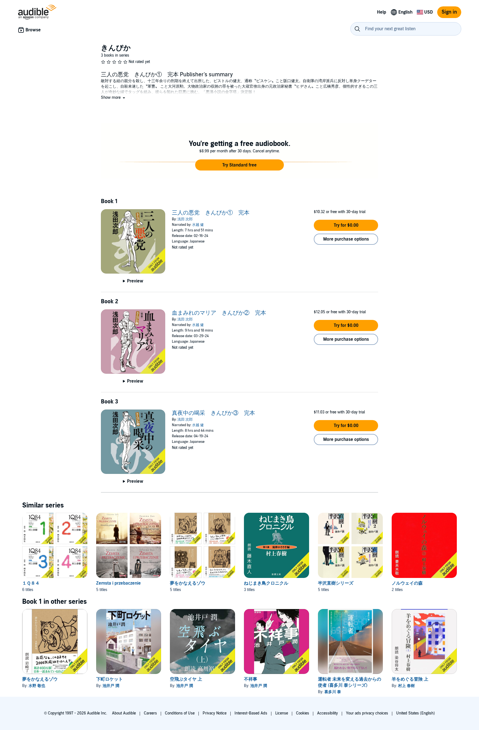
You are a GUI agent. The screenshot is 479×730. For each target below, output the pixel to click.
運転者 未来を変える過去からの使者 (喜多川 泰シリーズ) (349, 682)
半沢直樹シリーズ (335, 583)
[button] (113, 97)
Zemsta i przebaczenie (118, 583)
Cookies (302, 713)
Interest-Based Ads (251, 713)
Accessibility (327, 713)
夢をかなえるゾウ (187, 583)
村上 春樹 (406, 685)
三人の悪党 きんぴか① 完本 (210, 212)
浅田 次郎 (185, 219)
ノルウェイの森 (407, 583)
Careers (150, 713)
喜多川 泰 (332, 691)
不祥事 (250, 679)
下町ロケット (109, 679)
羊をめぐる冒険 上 (410, 679)
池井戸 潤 (111, 685)
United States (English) (415, 713)
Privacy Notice (214, 713)
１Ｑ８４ (31, 583)
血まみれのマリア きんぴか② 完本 (219, 313)
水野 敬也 (37, 685)
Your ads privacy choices (367, 713)
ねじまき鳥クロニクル (266, 583)
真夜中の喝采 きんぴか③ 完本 (213, 413)
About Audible (124, 713)
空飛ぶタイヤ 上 (186, 679)
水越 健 (198, 225)
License (281, 713)
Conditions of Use (180, 713)
